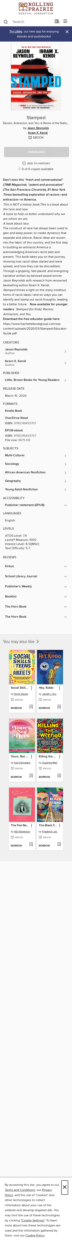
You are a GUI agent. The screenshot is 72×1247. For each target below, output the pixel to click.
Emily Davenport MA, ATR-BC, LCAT (22, 694)
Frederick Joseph (50, 831)
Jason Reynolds (38, 128)
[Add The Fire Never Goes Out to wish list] (31, 844)
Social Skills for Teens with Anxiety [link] (20, 688)
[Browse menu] (65, 21)
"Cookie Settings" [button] (33, 1220)
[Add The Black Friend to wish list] (59, 844)
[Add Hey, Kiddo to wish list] (59, 707)
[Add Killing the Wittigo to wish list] (59, 776)
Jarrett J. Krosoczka (50, 694)
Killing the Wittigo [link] (48, 756)
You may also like (19, 641)
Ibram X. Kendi (38, 133)
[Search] (5, 21)
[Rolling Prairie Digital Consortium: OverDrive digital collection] (36, 8)
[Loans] (57, 22)
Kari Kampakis (22, 762)
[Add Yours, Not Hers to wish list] (31, 776)
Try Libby (15, 31)
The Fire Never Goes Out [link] (20, 825)
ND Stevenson (22, 831)
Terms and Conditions (20, 1190)
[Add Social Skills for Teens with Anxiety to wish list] (31, 707)
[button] (36, 152)
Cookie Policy (34, 1235)
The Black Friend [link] (48, 825)
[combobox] (27, 22)
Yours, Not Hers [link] (20, 756)
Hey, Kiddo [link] (46, 688)
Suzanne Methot (50, 762)
